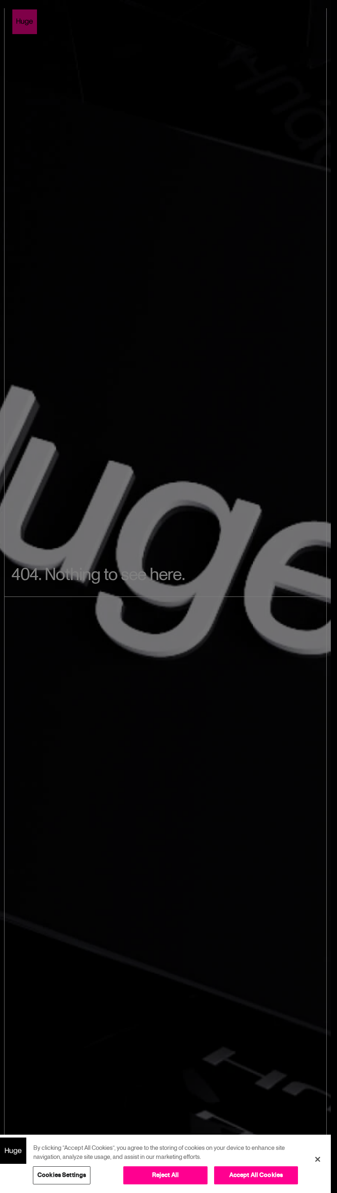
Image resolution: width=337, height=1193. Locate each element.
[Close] (318, 1159)
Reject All (165, 1175)
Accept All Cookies (256, 1175)
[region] (165, 1164)
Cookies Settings (61, 1175)
